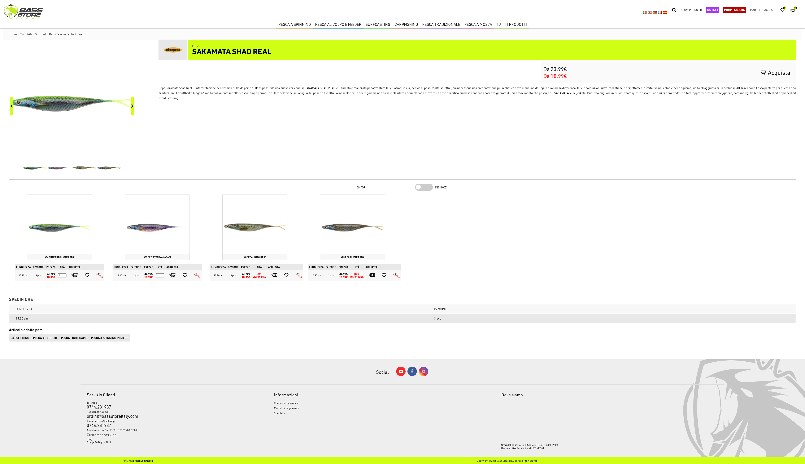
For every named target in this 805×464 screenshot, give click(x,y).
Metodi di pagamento (286, 408)
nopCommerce (144, 460)
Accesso (770, 10)
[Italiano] (644, 12)
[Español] (664, 12)
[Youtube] (401, 375)
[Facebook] (412, 375)
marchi (755, 10)
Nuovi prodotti (691, 10)
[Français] (659, 12)
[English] (649, 12)
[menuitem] (156, 439)
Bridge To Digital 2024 (99, 442)
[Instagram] (423, 375)
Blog (89, 439)
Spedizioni (280, 413)
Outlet (712, 10)
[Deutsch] (654, 12)
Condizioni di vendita (286, 403)
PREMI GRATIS (734, 10)
